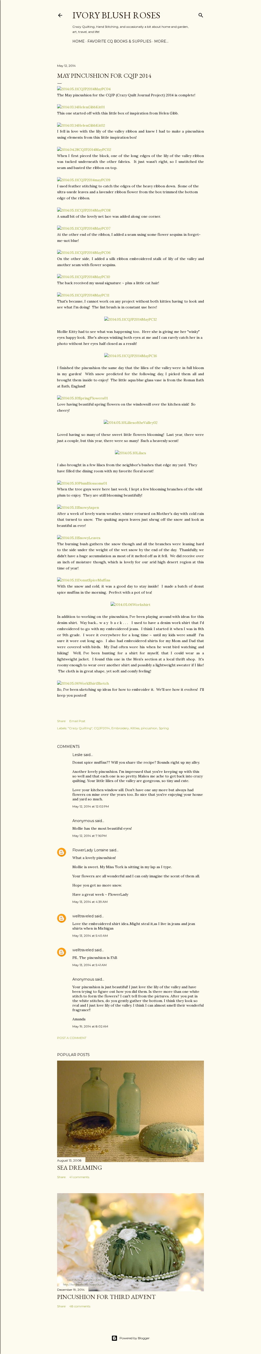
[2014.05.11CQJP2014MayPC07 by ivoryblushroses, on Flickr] (83, 228)
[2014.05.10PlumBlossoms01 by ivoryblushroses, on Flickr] (82, 483)
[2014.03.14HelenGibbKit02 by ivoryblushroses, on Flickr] (81, 125)
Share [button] (61, 721)
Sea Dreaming (79, 1167)
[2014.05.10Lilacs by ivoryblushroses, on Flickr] (130, 453)
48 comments (79, 1306)
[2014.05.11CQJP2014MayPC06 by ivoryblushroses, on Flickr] (84, 252)
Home (78, 41)
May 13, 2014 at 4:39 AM (90, 902)
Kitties (134, 728)
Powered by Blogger (135, 1338)
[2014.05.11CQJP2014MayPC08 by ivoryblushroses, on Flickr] (84, 210)
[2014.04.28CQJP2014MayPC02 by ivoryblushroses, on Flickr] (84, 149)
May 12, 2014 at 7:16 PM (89, 836)
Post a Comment (71, 1038)
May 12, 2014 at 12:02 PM (90, 806)
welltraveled (83, 916)
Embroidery (120, 728)
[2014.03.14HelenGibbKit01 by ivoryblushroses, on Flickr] (81, 107)
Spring (164, 728)
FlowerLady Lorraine (90, 850)
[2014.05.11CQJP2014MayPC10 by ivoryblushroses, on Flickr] (83, 277)
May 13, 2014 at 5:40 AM (90, 936)
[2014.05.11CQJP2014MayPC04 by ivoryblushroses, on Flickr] (84, 89)
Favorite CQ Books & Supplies (119, 41)
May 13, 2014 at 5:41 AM (89, 965)
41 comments (79, 1177)
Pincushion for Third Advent (106, 1297)
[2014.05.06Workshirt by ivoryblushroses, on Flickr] (130, 604)
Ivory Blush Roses (116, 15)
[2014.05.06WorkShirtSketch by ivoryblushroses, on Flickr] (83, 683)
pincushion (149, 728)
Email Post (77, 721)
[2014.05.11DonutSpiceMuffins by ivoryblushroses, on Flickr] (83, 580)
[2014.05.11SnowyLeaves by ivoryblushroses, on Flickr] (78, 538)
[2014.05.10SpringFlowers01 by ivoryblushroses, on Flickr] (82, 398)
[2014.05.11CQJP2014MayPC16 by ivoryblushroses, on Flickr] (130, 356)
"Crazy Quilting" (80, 728)
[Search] (201, 14)
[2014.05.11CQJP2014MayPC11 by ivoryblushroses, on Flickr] (83, 295)
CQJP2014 (102, 728)
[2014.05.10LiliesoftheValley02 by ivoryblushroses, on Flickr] (131, 422)
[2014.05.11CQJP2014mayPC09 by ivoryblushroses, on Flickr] (83, 180)
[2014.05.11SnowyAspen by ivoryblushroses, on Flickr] (78, 507)
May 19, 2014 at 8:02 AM (90, 1026)
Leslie (77, 754)
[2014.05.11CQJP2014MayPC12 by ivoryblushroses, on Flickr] (130, 319)
